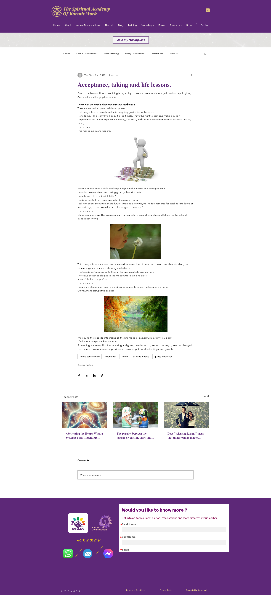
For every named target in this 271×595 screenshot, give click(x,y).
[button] (207, 9)
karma (125, 356)
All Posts (66, 53)
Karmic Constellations (87, 53)
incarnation (110, 356)
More (172, 53)
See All (205, 396)
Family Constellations (135, 53)
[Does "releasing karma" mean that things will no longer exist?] (186, 415)
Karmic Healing (111, 53)
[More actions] (192, 75)
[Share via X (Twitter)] (86, 375)
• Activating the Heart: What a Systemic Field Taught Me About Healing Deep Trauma (84, 435)
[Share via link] (102, 375)
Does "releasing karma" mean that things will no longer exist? (185, 435)
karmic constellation (90, 356)
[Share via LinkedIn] (94, 375)
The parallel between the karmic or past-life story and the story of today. (134, 435)
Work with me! (88, 540)
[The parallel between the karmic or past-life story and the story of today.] (135, 415)
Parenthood (157, 53)
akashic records (141, 356)
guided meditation (163, 356)
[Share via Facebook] (78, 375)
